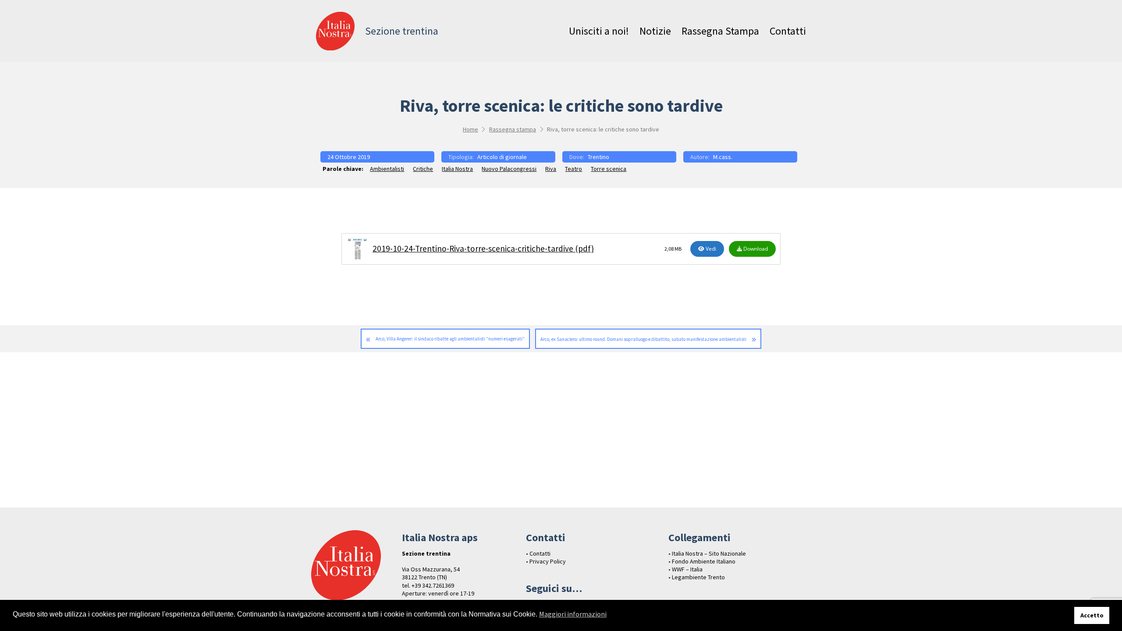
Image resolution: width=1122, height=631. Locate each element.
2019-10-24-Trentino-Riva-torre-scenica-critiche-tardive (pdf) (483, 248)
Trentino (598, 157)
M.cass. (722, 157)
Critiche (423, 169)
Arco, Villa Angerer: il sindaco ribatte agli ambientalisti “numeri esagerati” (450, 339)
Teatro (573, 169)
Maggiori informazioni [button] (573, 614)
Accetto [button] (1092, 615)
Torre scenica (608, 169)
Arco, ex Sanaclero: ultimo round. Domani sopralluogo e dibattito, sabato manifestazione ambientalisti (643, 339)
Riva (550, 169)
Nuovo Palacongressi (509, 169)
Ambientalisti (387, 169)
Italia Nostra (457, 169)
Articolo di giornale (502, 157)
